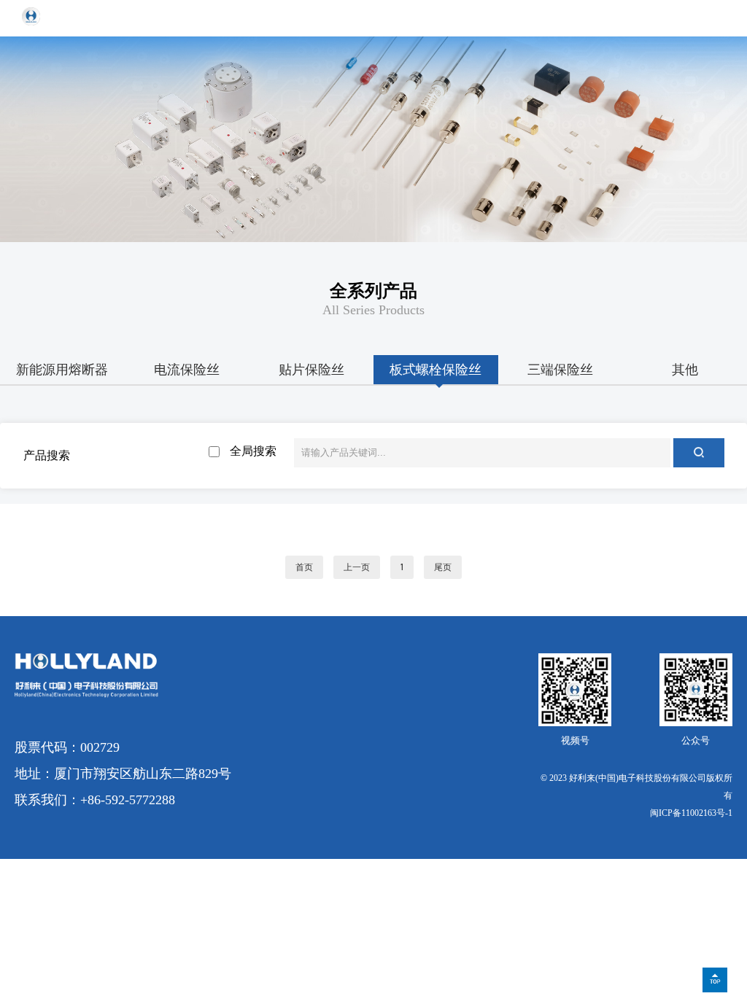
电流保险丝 (187, 369)
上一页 (357, 567)
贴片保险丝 (311, 369)
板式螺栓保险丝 (435, 369)
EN (682, 17)
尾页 (443, 567)
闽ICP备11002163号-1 (691, 813)
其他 (685, 369)
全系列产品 (373, 290)
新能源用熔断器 (62, 369)
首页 (304, 567)
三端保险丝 (560, 369)
